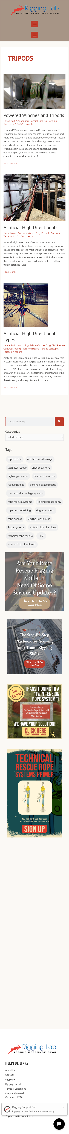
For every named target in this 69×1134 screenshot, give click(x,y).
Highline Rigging (30, 348)
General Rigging (38, 121)
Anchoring (23, 121)
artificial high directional (43, 527)
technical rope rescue (20, 536)
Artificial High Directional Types (29, 336)
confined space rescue (43, 484)
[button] (34, 24)
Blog (38, 233)
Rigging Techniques (38, 518)
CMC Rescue (58, 345)
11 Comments (25, 236)
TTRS (41, 536)
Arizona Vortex (26, 233)
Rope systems (16, 527)
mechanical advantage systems (26, 493)
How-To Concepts (49, 348)
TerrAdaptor (10, 236)
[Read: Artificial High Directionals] (35, 197)
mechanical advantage (40, 459)
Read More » (10, 163)
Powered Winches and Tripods (34, 115)
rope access (15, 518)
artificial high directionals (22, 544)
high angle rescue (18, 476)
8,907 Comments (24, 124)
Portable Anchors (50, 233)
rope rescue (15, 459)
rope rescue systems (20, 501)
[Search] (59, 421)
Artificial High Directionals (31, 227)
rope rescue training (19, 510)
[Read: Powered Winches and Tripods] (35, 91)
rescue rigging (16, 484)
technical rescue (17, 467)
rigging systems (45, 510)
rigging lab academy (49, 501)
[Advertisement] (34, 891)
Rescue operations (44, 476)
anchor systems (41, 467)
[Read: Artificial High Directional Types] (26, 304)
